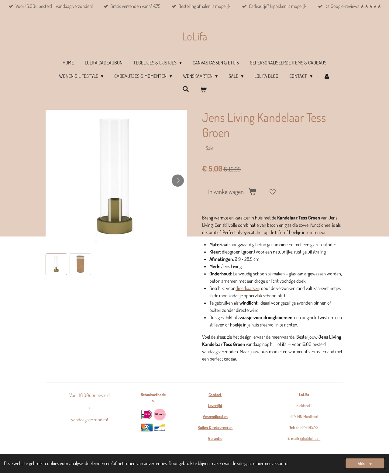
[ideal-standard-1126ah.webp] (146, 414)
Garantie (215, 438)
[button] (56, 264)
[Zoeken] (185, 88)
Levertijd (215, 405)
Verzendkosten (215, 416)
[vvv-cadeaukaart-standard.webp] (146, 427)
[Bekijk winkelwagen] (203, 89)
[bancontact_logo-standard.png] (159, 427)
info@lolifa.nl (310, 438)
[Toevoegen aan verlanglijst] (272, 191)
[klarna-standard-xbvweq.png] (159, 414)
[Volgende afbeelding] (178, 180)
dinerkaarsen (247, 288)
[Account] (326, 76)
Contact (215, 394)
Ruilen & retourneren (215, 427)
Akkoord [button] (365, 463)
